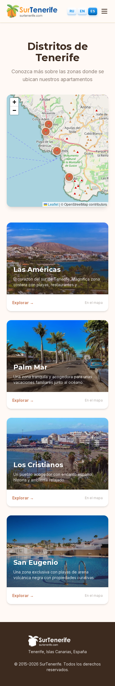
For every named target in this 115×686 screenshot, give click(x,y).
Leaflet (52, 204)
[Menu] (104, 11)
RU (72, 11)
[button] (45, 131)
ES (92, 11)
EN (82, 11)
